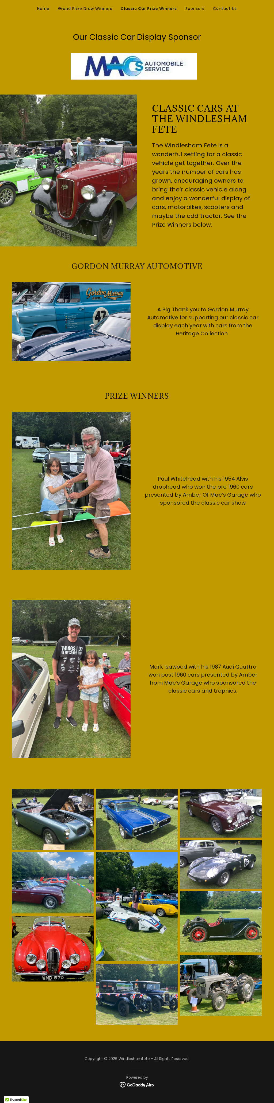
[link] (137, 1085)
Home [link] (43, 8)
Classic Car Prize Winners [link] (149, 8)
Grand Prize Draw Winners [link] (85, 8)
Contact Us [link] (225, 8)
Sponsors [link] (194, 8)
